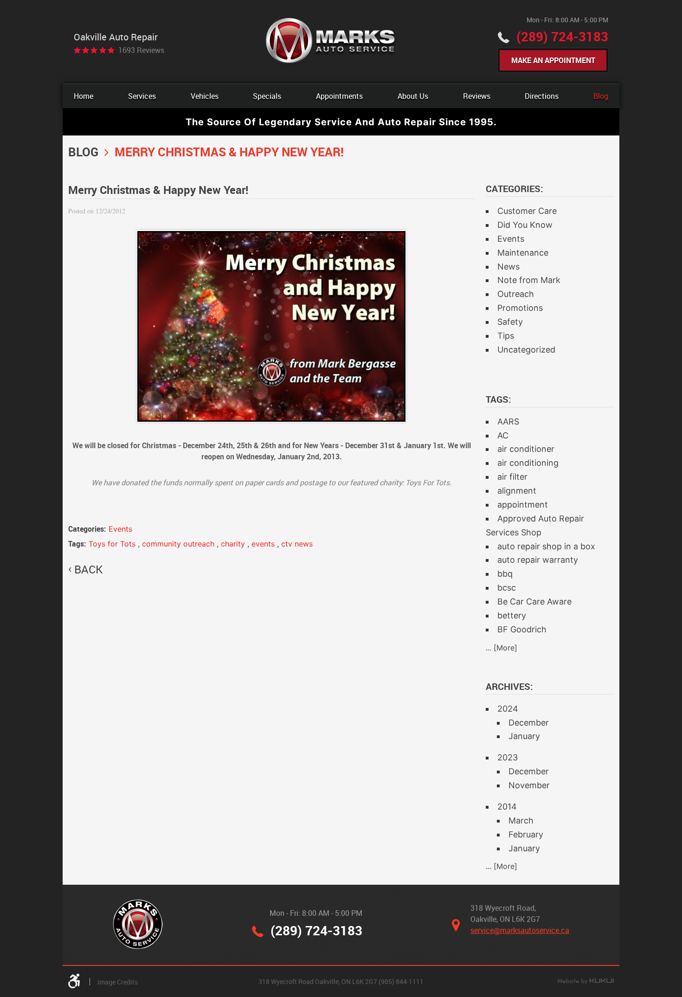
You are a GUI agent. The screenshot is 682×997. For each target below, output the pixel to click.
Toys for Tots (112, 543)
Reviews (476, 96)
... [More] (501, 647)
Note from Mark (528, 280)
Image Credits (117, 982)
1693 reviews (141, 50)
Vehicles (205, 96)
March (521, 820)
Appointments (339, 96)
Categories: (514, 188)
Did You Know (525, 225)
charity (233, 543)
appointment (522, 504)
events (263, 543)
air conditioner (525, 449)
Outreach (515, 294)
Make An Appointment (553, 60)
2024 (507, 709)
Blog (600, 96)
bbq (505, 574)
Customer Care (527, 211)
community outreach (178, 543)
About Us (413, 96)
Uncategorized (526, 349)
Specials (267, 96)
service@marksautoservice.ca (519, 930)
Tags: (498, 399)
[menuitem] (83, 96)
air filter (512, 477)
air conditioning (528, 463)
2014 (507, 806)
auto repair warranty (537, 560)
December (528, 722)
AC (502, 435)
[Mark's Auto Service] (331, 41)
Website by (585, 981)
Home (83, 96)
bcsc (506, 587)
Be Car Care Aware (534, 601)
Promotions (520, 308)
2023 (507, 757)
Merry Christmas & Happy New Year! (229, 151)
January (524, 736)
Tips (505, 336)
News (508, 266)
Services (142, 96)
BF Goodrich (522, 629)
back (88, 569)
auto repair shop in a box (546, 546)
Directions (542, 96)
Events (120, 529)
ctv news (297, 543)
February (525, 834)
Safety (510, 322)
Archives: (509, 686)
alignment (516, 490)
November (529, 785)
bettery (511, 615)
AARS (508, 421)
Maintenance (522, 252)
